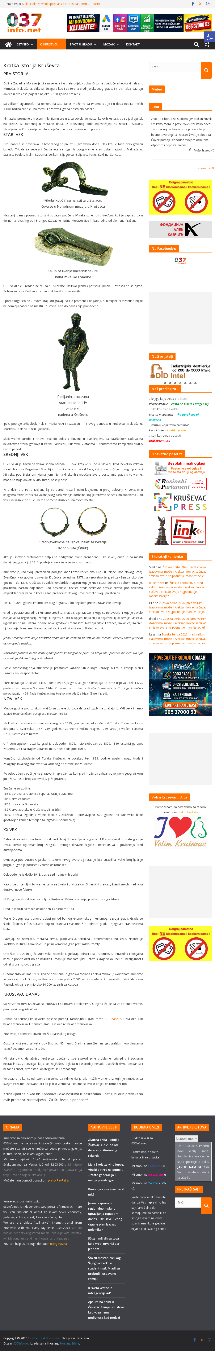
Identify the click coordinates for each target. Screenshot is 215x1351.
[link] (209, 36)
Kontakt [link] (133, 44)
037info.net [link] (156, 583)
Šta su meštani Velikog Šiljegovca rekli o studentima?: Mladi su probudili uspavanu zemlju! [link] (104, 1268)
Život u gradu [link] (81, 44)
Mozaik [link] (109, 44)
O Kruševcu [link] (49, 44)
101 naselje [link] (113, 1019)
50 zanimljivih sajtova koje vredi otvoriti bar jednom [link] (103, 1243)
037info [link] (23, 44)
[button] (31, 44)
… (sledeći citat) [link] (205, 168)
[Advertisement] (180, 318)
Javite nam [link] (138, 1197)
